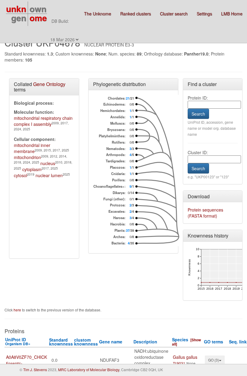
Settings (204, 14)
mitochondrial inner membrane (32, 148)
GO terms (213, 342)
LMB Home (231, 14)
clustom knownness (86, 342)
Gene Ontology (49, 84)
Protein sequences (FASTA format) (205, 213)
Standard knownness (61, 342)
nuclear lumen (49, 175)
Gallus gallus (185, 357)
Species (180, 339)
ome (38, 17)
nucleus (47, 163)
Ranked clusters (135, 14)
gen (18, 17)
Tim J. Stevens (35, 369)
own (38, 8)
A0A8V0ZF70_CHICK (26, 357)
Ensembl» (14, 363)
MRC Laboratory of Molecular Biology (88, 369)
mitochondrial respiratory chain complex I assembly (43, 121)
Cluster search (174, 14)
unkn (16, 8)
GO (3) (213, 359)
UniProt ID (17, 341)
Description (145, 342)
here (18, 309)
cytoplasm (32, 169)
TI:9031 (179, 363)
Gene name (110, 342)
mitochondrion (27, 157)
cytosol (20, 175)
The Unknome (97, 14)
